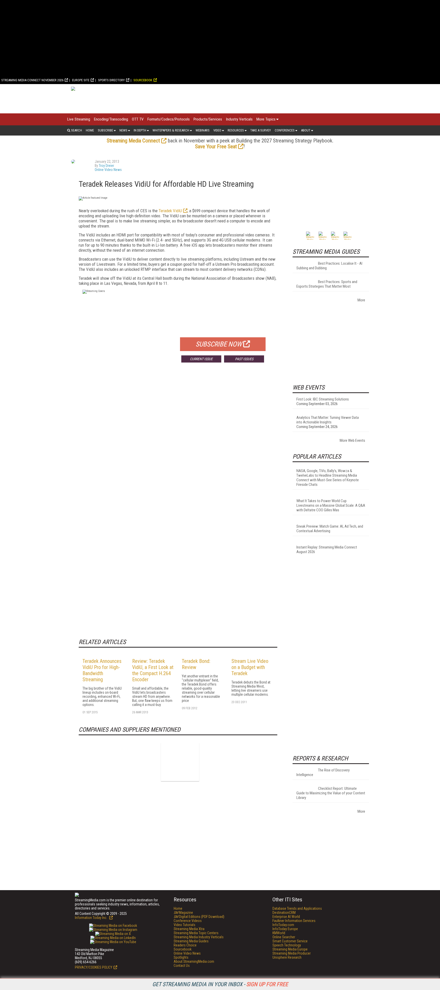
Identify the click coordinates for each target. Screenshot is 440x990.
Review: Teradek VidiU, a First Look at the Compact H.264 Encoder (152, 670)
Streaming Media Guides (191, 941)
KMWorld (278, 933)
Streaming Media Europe (290, 949)
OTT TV (138, 119)
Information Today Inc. (91, 918)
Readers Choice (185, 945)
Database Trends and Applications (297, 908)
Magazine (183, 913)
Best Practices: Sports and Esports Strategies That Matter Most (326, 284)
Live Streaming (78, 119)
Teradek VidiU (170, 210)
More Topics (266, 119)
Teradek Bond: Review (196, 664)
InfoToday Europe (285, 929)
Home (90, 130)
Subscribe (105, 130)
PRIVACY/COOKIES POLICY (93, 967)
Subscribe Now (219, 344)
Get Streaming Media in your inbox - (220, 984)
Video (217, 130)
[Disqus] (178, 441)
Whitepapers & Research (171, 130)
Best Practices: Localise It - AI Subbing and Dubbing (329, 265)
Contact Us (182, 966)
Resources (236, 130)
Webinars (203, 130)
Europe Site (80, 80)
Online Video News (108, 170)
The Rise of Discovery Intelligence (323, 772)
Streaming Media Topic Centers (196, 933)
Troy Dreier (106, 166)
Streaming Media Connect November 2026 (32, 80)
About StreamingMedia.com (194, 961)
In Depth (140, 130)
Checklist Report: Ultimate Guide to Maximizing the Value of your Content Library (330, 793)
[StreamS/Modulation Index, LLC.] (180, 762)
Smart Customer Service (290, 941)
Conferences (285, 130)
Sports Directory (111, 80)
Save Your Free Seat (216, 146)
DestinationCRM (284, 913)
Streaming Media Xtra (189, 929)
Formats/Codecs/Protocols (168, 119)
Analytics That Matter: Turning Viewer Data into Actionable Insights (327, 419)
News (123, 130)
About (305, 130)
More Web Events (352, 440)
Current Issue (201, 359)
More (361, 300)
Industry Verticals (239, 119)
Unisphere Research (286, 957)
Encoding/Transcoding (111, 119)
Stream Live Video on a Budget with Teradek (249, 667)
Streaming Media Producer (291, 953)
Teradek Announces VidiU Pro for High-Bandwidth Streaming (101, 670)
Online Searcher (283, 937)
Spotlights (181, 957)
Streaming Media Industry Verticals (199, 937)
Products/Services (208, 119)
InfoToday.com (283, 925)
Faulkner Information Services (293, 921)
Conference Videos (188, 921)
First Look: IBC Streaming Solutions (322, 399)
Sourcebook (142, 80)
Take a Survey (260, 130)
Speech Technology (286, 945)
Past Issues (244, 359)
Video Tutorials (184, 925)
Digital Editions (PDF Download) (199, 917)
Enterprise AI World (286, 917)
